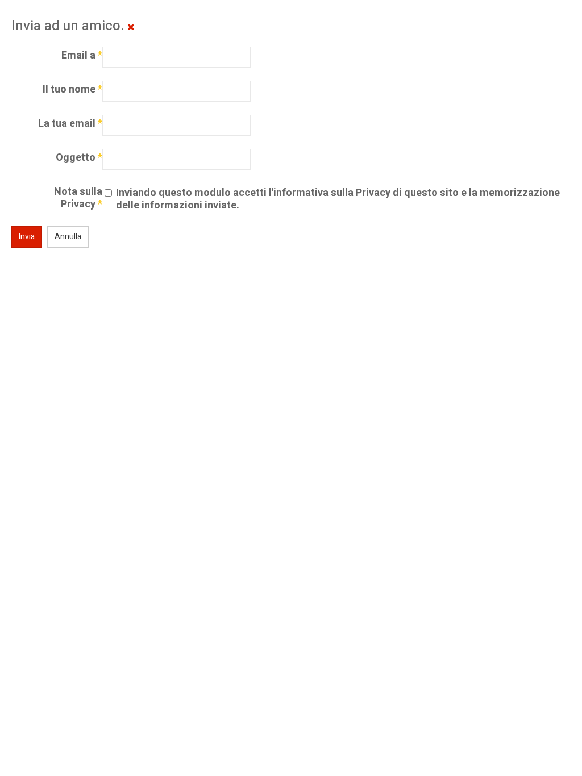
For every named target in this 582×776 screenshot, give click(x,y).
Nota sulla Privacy (78, 198)
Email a (81, 55)
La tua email (70, 124)
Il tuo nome (72, 90)
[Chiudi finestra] (131, 27)
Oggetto (79, 158)
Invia (27, 237)
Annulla (68, 237)
